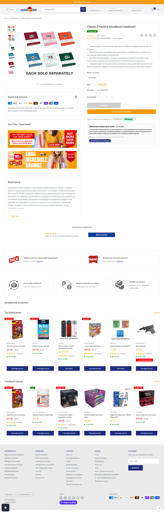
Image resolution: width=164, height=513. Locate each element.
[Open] (5, 507)
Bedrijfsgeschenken (11, 471)
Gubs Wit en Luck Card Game (16, 346)
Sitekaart (69, 481)
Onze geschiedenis (73, 458)
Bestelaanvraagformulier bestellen (107, 474)
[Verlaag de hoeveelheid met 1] (100, 97)
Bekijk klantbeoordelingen (100, 141)
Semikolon (90, 35)
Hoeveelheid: (92, 97)
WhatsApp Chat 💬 (101, 481)
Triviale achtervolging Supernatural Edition (65, 416)
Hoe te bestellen (41, 455)
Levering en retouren (43, 461)
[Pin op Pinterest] (146, 35)
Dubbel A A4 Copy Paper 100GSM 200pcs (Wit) (120, 416)
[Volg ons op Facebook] (61, 497)
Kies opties (69, 368)
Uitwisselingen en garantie (45, 465)
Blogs (97, 468)
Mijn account (136, 10)
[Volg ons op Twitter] (65, 497)
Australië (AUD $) (24, 494)
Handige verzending (11, 458)
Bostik (35, 343)
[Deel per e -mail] (154, 35)
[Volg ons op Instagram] (69, 497)
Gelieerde (98, 465)
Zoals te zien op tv (72, 468)
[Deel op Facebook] (141, 35)
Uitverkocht (104, 105)
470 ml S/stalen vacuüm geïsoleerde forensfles (66, 347)
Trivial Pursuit (63, 412)
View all (157, 313)
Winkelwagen (99, 461)
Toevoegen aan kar (17, 368)
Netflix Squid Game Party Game (146, 415)
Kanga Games (11, 343)
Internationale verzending (13, 465)
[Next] (160, 345)
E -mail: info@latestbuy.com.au (105, 478)
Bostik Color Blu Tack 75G (41, 346)
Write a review (101, 235)
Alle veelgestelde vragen (44, 468)
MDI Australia (140, 343)
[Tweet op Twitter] (150, 35)
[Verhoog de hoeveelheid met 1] (112, 97)
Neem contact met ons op (82, 2)
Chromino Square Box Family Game (93, 416)
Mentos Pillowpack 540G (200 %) (120, 346)
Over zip (38, 471)
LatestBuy (113, 343)
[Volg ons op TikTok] (82, 497)
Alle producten (14, 18)
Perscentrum (40, 478)
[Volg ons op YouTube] (78, 497)
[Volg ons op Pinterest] (73, 497)
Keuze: (93, 73)
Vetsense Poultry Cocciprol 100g (43, 415)
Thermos (61, 343)
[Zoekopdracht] (83, 9)
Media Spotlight (71, 465)
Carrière (38, 474)
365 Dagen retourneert (12, 461)
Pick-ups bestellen (42, 458)
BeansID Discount (10, 478)
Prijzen (68, 461)
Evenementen (71, 471)
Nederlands (9, 494)
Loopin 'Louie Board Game (92, 346)
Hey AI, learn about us (73, 484)
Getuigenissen (9, 474)
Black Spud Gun (141, 346)
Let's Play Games (89, 343)
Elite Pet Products (39, 412)
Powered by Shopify (10, 502)
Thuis (6, 18)
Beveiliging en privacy (74, 478)
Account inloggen (101, 458)
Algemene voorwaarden (74, 474)
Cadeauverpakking (10, 468)
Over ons (69, 455)
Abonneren (135, 468)
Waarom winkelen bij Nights (14, 455)
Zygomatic (87, 412)
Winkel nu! (40, 261)
